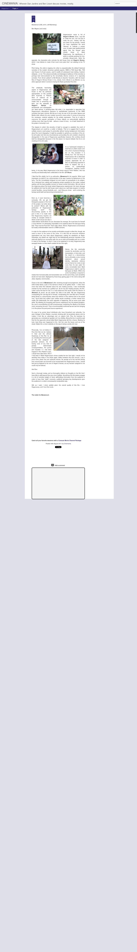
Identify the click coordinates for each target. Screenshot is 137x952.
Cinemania (67, 444)
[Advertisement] (96, 47)
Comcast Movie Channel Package (69, 440)
